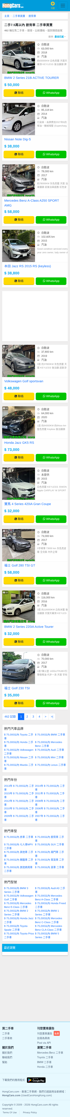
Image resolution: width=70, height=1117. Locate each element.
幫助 (4, 1062)
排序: (56, 36)
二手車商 (7, 1038)
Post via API (44, 1042)
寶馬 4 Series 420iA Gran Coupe (27, 504)
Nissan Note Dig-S (17, 139)
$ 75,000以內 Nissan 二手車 (18, 759)
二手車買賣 (19, 16)
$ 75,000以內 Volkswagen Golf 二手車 (18, 897)
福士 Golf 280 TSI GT (19, 565)
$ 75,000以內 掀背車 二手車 (49, 838)
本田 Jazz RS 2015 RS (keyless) (27, 266)
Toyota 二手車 (45, 1057)
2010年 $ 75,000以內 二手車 (19, 810)
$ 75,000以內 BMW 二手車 (50, 734)
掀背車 (32, 16)
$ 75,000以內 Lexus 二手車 (50, 764)
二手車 (6, 1033)
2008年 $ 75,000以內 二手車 (50, 802)
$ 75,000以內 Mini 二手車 (49, 757)
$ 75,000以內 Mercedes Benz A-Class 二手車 (48, 897)
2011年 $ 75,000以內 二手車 (50, 795)
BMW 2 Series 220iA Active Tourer (28, 626)
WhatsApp (52, 92)
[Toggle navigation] (63, 5)
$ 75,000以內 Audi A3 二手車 (50, 890)
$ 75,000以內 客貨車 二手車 (49, 861)
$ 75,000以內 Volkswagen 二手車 (18, 751)
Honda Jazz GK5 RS (19, 442)
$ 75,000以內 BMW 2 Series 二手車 (16, 912)
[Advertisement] (35, 316)
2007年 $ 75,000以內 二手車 (50, 817)
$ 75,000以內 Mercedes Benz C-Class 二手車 (48, 920)
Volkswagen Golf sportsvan (23, 381)
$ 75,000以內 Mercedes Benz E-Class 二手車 (17, 905)
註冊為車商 (43, 1038)
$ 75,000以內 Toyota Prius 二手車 (19, 935)
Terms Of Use (10, 1112)
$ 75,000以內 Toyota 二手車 (18, 736)
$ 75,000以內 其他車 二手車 (18, 854)
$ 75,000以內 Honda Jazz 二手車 (18, 920)
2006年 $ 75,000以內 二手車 (50, 810)
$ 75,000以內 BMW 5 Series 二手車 (47, 935)
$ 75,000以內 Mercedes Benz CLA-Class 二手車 (48, 928)
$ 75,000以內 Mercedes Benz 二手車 (48, 744)
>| (52, 716)
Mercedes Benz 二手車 (50, 1052)
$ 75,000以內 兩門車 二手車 (49, 854)
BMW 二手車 (44, 1062)
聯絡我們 (7, 1057)
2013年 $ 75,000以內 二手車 (19, 787)
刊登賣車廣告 (48, 1033)
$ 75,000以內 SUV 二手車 (49, 844)
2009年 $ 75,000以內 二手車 (19, 817)
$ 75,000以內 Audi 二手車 (49, 749)
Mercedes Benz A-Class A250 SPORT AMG (31, 203)
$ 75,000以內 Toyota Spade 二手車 (15, 928)
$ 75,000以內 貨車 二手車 (49, 867)
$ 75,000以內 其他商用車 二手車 (18, 869)
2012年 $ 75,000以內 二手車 (19, 802)
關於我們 (7, 1052)
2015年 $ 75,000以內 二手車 (19, 795)
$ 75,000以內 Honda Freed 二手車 (50, 905)
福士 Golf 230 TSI (17, 688)
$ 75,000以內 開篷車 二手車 (18, 861)
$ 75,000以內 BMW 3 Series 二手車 (16, 890)
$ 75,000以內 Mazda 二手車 (18, 766)
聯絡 (20, 92)
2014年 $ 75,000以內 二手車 (50, 787)
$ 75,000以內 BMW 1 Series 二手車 (47, 912)
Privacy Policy (30, 1112)
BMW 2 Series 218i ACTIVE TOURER (31, 78)
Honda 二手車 (45, 1066)
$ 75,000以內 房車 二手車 (18, 836)
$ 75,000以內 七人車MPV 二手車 (18, 846)
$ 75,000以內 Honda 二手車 (18, 744)
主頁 (6, 16)
